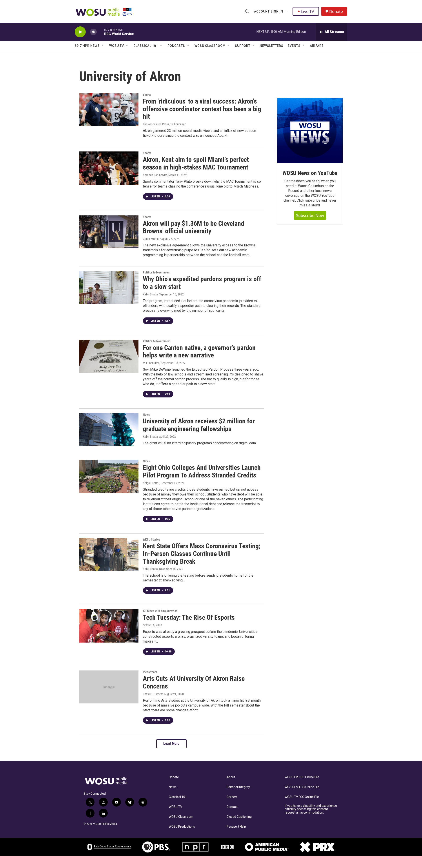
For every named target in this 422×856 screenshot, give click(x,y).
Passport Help (236, 826)
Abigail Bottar (151, 483)
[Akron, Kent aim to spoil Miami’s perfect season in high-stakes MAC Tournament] (108, 167)
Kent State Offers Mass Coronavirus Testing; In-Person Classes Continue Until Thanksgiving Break (201, 553)
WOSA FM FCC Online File (302, 787)
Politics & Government (156, 272)
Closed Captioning (239, 816)
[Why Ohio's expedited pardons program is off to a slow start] (108, 287)
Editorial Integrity (238, 787)
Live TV (307, 11)
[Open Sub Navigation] (286, 11)
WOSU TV (116, 45)
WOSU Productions (182, 826)
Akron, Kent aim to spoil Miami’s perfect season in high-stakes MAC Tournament (196, 163)
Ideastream (150, 672)
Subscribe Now (310, 215)
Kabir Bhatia (150, 294)
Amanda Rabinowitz (155, 175)
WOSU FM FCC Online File (302, 777)
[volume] (93, 32)
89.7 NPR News (87, 45)
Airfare (317, 45)
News (146, 414)
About (231, 777)
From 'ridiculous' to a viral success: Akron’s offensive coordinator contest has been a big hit (202, 108)
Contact (232, 807)
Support (242, 45)
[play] (80, 32)
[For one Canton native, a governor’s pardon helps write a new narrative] (108, 356)
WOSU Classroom (210, 45)
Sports (147, 95)
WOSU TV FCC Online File (302, 797)
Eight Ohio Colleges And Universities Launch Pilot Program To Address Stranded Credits (202, 471)
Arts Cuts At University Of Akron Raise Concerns (194, 682)
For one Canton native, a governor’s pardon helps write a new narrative (199, 351)
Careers (232, 797)
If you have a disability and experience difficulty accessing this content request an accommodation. (311, 809)
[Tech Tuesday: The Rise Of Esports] (108, 625)
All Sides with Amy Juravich (160, 611)
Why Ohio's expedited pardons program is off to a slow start (202, 282)
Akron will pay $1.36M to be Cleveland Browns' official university (193, 227)
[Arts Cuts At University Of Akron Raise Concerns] (108, 686)
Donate (336, 11)
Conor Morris (150, 238)
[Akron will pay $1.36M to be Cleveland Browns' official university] (108, 231)
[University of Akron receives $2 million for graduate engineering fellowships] (108, 429)
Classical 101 (145, 45)
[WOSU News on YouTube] (310, 130)
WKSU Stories (151, 539)
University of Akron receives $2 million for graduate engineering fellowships (199, 425)
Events (294, 45)
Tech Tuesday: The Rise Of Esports (189, 617)
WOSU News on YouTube (309, 173)
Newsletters (271, 45)
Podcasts (176, 45)
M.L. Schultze (151, 363)
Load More (171, 743)
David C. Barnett (153, 694)
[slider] (100, 31)
